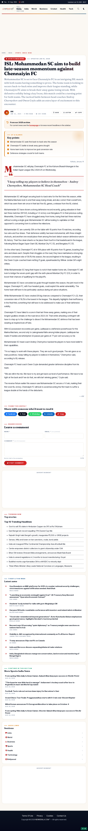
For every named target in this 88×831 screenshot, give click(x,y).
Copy (62, 414)
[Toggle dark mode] (83, 8)
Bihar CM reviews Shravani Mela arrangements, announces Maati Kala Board (40, 553)
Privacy (40, 816)
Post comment (16, 463)
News (10, 53)
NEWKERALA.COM (42, 820)
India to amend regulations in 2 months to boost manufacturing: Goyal (37, 557)
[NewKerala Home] (8, 9)
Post (23, 414)
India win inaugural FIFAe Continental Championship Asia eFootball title (37, 544)
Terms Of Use (27, 816)
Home (18, 9)
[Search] (78, 8)
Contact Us (61, 816)
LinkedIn (50, 414)
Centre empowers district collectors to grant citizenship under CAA (36, 548)
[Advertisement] (44, 34)
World (34, 9)
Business (44, 9)
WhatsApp (36, 414)
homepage (34, 125)
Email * (52, 431)
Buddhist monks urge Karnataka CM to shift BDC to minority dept (35, 561)
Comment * (14, 441)
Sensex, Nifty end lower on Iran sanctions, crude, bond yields (33, 539)
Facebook (11, 414)
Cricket (54, 9)
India (26, 9)
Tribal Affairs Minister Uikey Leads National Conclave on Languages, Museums (40, 566)
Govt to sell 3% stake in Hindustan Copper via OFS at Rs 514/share (35, 526)
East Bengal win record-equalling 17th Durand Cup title (30, 531)
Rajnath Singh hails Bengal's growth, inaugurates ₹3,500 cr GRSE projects (39, 535)
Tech (71, 9)
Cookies (49, 816)
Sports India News (23, 53)
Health (63, 9)
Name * (7, 431)
